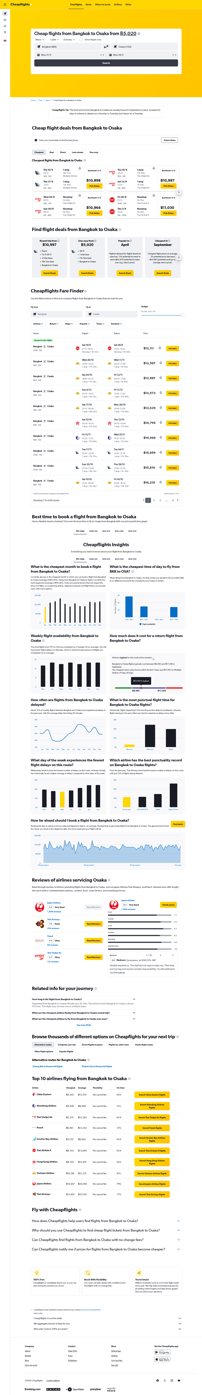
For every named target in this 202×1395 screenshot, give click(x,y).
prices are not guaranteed (90, 1310)
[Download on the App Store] (162, 1359)
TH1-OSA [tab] (80, 531)
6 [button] (173, 500)
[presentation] (139, 33)
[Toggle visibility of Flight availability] (148, 624)
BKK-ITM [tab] (132, 531)
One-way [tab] (93, 152)
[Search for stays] (5, 20)
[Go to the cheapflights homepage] (22, 4)
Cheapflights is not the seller (48, 1318)
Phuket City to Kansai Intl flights (97, 1066)
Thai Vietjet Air (54, 953)
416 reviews (53, 928)
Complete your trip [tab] (67, 1044)
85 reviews (52, 945)
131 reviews (53, 961)
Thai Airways (53, 919)
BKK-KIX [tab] (106, 531)
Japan (48, 100)
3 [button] (160, 500)
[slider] (182, 315)
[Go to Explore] (5, 32)
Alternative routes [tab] (43, 1044)
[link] (49, 273)
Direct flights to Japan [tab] (92, 1044)
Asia (40, 100)
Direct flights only (93, 39)
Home (33, 100)
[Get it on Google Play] (162, 1352)
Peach (50, 936)
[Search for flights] (5, 14)
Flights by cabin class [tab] (119, 1044)
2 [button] (154, 500)
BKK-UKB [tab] (119, 531)
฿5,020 (128, 33)
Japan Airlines (53, 903)
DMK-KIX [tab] (93, 531)
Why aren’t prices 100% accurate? (51, 1329)
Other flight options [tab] (43, 1051)
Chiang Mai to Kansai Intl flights (48, 1066)
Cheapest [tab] (38, 152)
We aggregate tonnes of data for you (52, 1323)
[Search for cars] (5, 26)
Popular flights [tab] (66, 1051)
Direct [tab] (63, 152)
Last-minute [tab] (77, 152)
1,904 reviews (54, 911)
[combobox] (40, 39)
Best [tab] (52, 152)
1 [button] (148, 500)
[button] (5, 4)
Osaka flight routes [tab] (144, 1044)
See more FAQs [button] (84, 1025)
